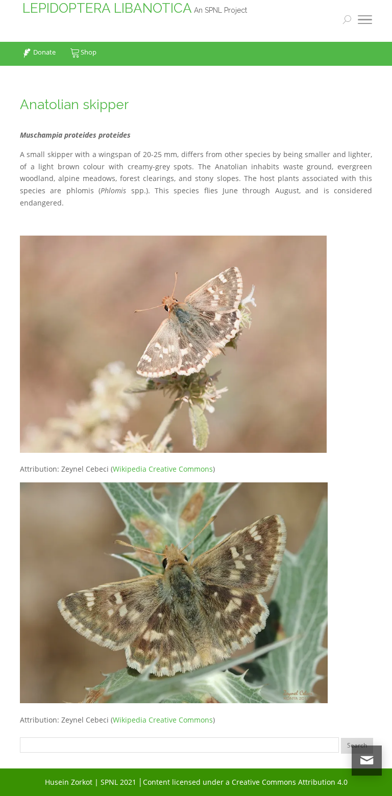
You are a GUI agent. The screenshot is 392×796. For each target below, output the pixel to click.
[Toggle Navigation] (365, 21)
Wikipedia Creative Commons (163, 469)
